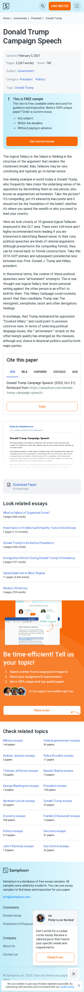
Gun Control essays (56, 846)
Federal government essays (62, 740)
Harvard (40, 371)
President (37, 18)
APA (12, 371)
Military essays (13, 740)
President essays (55, 785)
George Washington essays (21, 785)
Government (21, 18)
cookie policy (67, 986)
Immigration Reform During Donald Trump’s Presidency (39, 558)
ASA (75, 371)
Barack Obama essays (58, 770)
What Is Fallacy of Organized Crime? (26, 512)
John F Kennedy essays (18, 846)
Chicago (59, 371)
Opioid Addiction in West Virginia (24, 573)
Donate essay (12, 915)
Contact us (10, 954)
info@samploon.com (16, 897)
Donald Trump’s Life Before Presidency (28, 543)
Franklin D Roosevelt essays (62, 816)
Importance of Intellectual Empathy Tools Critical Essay (39, 527)
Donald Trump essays (58, 801)
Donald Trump (54, 18)
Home (7, 18)
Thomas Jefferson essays (20, 770)
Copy (42, 406)
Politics (40, 79)
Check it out (55, 957)
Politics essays (13, 831)
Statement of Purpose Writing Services (29, 924)
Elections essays (55, 831)
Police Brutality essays (59, 755)
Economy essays (14, 816)
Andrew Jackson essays (19, 755)
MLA (24, 371)
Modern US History (15, 588)
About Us (9, 946)
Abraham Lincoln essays (19, 801)
